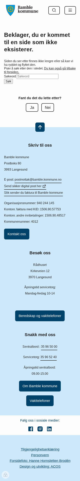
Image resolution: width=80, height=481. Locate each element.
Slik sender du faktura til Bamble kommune (33, 192)
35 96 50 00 (49, 346)
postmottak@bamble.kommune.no (38, 179)
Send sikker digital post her (22, 186)
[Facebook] (31, 429)
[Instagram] (40, 429)
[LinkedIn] (49, 429)
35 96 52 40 (48, 357)
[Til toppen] (40, 127)
